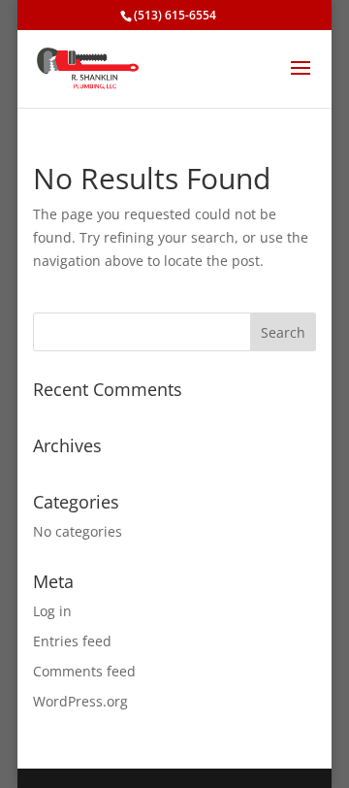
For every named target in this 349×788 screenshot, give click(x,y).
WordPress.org (80, 701)
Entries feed (72, 641)
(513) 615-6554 (175, 15)
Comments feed (84, 671)
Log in (52, 611)
